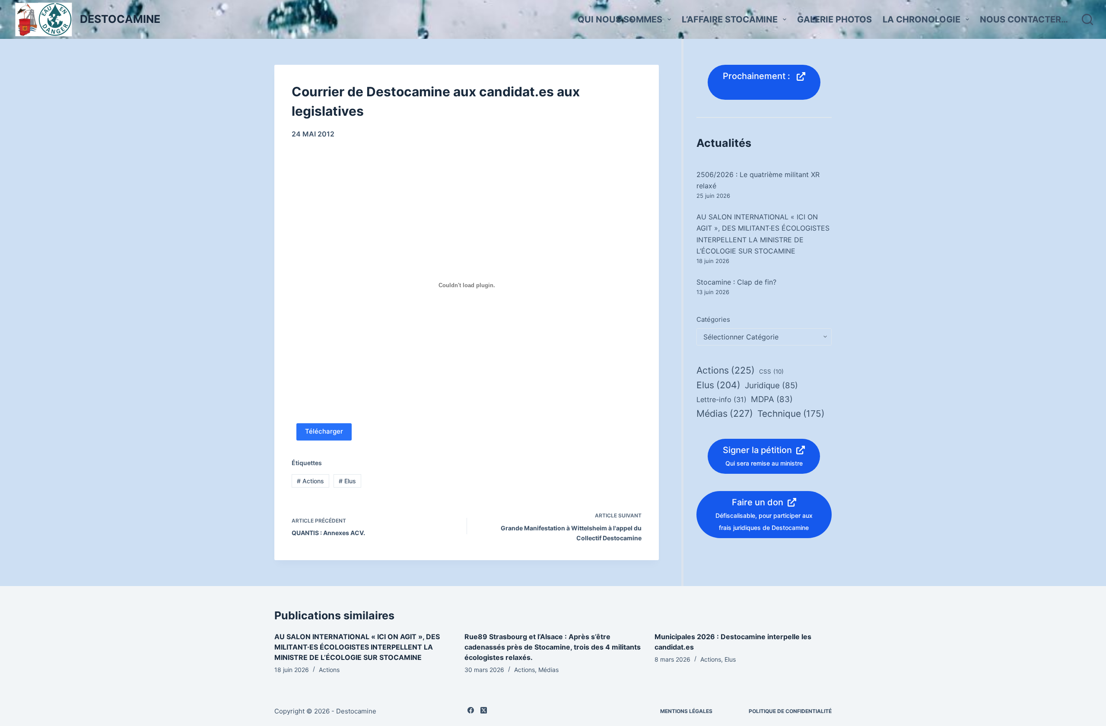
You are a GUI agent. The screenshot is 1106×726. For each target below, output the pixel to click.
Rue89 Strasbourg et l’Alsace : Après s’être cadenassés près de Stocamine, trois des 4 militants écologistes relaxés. (552, 647)
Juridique (771, 385)
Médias (724, 413)
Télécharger (324, 431)
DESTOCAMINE (120, 19)
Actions (310, 481)
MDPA (772, 399)
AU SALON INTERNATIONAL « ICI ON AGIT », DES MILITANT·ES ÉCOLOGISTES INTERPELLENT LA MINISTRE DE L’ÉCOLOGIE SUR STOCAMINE (357, 647)
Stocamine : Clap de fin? (736, 282)
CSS (771, 371)
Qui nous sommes (620, 19)
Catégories (713, 319)
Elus (347, 481)
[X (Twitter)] (483, 710)
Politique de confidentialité (790, 711)
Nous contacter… (1024, 19)
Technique (790, 413)
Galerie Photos (834, 19)
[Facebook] (470, 710)
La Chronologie (921, 19)
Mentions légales (686, 711)
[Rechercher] (1087, 19)
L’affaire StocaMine (730, 19)
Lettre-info (721, 399)
